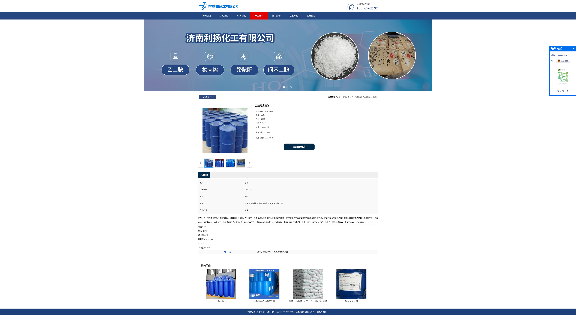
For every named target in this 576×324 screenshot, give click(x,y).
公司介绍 (224, 16)
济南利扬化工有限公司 (257, 312)
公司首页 (206, 16)
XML (292, 312)
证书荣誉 (276, 16)
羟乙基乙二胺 (351, 301)
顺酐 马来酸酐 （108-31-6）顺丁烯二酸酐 (308, 301)
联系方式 (294, 16)
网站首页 (347, 97)
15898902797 (367, 8)
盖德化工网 (309, 312)
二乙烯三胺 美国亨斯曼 (264, 301)
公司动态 (241, 16)
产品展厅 (259, 16)
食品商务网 (321, 312)
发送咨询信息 (299, 147)
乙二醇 (221, 301)
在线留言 (311, 16)
